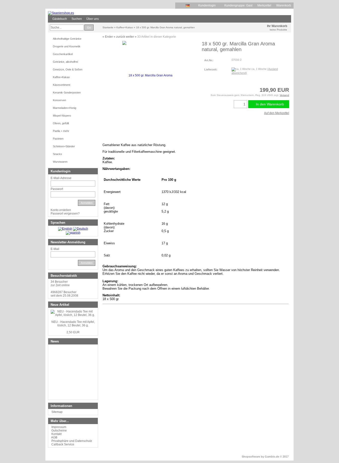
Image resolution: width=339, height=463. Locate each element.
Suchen (76, 19)
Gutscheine (59, 430)
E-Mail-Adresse (61, 178)
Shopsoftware (251, 456)
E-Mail (55, 249)
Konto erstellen (61, 210)
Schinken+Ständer (64, 146)
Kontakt (56, 434)
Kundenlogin (208, 5)
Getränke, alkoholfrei (65, 61)
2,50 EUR (73, 332)
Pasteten (58, 138)
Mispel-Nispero (62, 115)
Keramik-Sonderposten (67, 92)
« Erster (107, 36)
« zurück (119, 36)
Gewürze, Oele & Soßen (67, 69)
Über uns (92, 19)
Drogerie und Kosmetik (66, 46)
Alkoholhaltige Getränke (67, 38)
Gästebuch (59, 19)
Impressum (58, 427)
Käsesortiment (61, 84)
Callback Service (62, 444)
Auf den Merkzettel (276, 113)
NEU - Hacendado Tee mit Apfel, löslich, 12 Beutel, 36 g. (73, 323)
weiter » (131, 36)
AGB (54, 437)
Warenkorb (283, 5)
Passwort (57, 189)
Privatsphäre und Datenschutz (71, 441)
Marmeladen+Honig (64, 107)
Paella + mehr (61, 130)
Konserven (59, 100)
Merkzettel (264, 5)
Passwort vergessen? (65, 213)
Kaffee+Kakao (61, 77)
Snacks (57, 154)
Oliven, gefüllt (61, 123)
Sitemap (57, 412)
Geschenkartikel (63, 54)
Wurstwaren (60, 161)
